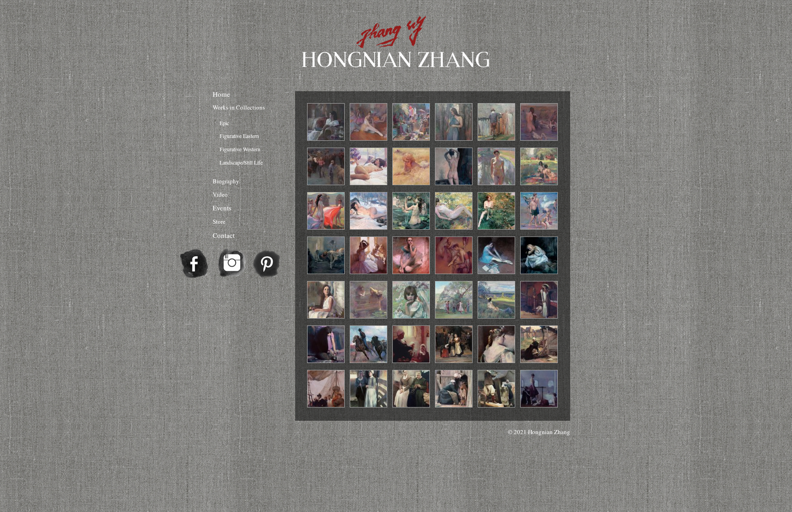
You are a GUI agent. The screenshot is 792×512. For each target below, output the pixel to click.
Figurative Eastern (239, 135)
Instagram (232, 264)
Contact (224, 235)
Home (221, 94)
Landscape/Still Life (241, 162)
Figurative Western (240, 149)
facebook (194, 264)
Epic (224, 123)
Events (222, 207)
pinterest (267, 264)
